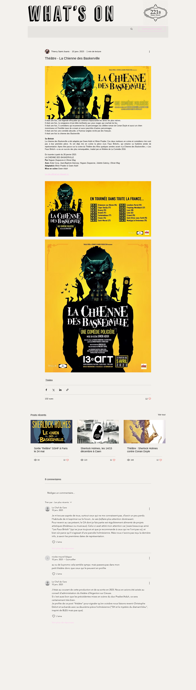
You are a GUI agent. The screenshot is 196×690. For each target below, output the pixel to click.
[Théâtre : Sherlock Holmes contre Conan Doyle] (144, 431)
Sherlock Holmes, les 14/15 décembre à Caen (96, 450)
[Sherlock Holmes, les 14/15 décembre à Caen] (98, 431)
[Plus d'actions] (149, 51)
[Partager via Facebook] (46, 389)
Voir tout (161, 414)
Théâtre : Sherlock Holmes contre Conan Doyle (142, 450)
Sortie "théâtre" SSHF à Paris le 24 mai (51, 450)
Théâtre (49, 380)
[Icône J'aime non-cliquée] (54, 542)
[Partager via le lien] (67, 389)
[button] (131, 29)
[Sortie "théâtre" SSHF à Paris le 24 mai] (51, 431)
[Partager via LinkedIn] (60, 389)
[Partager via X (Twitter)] (53, 389)
